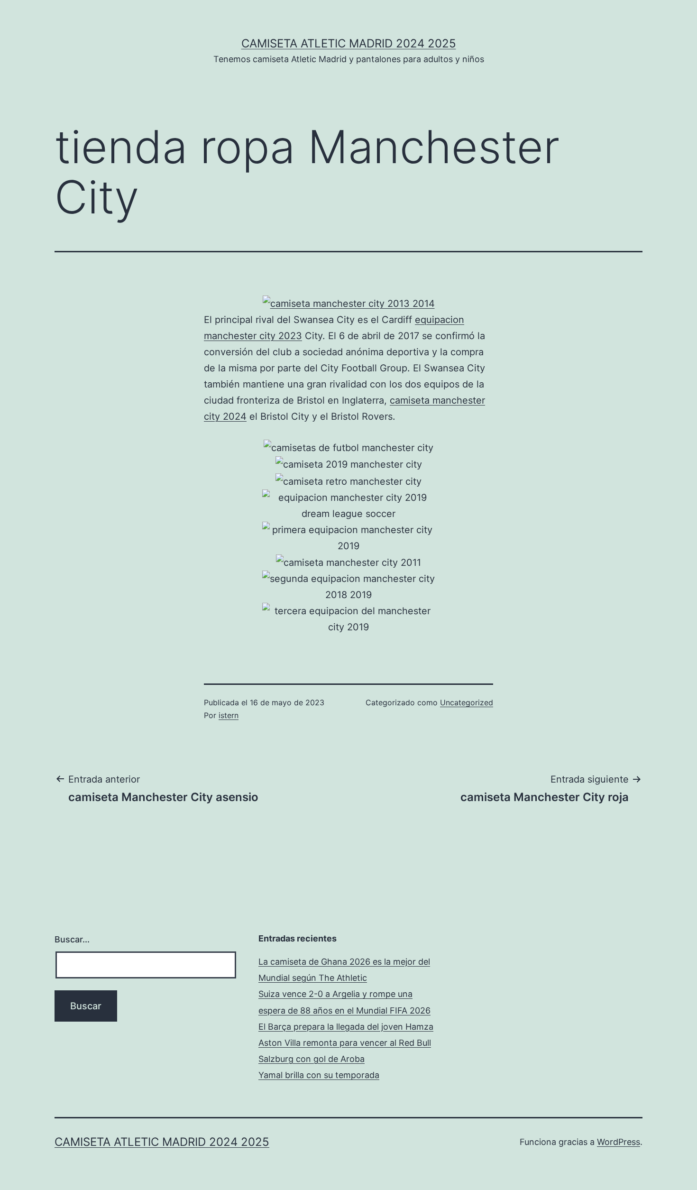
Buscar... (72, 939)
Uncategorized (466, 702)
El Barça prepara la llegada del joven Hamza (345, 1027)
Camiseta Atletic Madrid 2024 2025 (348, 43)
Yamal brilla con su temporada (318, 1075)
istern (228, 715)
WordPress (618, 1142)
